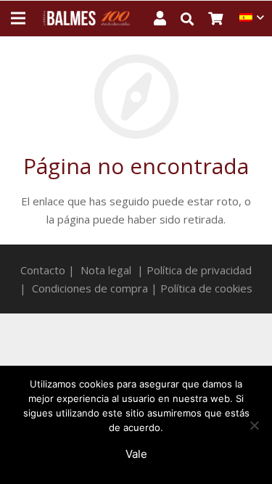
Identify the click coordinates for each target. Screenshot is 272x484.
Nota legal (106, 270)
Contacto (42, 270)
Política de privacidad (199, 270)
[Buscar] (194, 19)
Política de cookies (206, 288)
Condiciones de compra (90, 288)
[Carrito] (223, 18)
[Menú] (18, 18)
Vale (136, 454)
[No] (254, 425)
